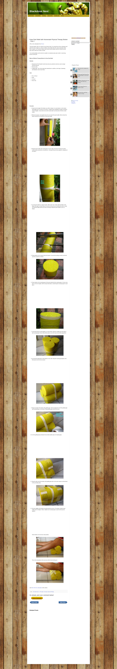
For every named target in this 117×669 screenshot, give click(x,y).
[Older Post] (63, 603)
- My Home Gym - (36, 591)
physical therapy (51, 591)
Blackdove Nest (39, 11)
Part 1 (42, 43)
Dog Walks (38, 15)
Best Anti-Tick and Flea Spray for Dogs (82, 93)
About (62, 15)
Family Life (56, 15)
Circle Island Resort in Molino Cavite (82, 87)
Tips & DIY (50, 15)
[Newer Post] (34, 603)
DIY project (42, 591)
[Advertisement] (58, 27)
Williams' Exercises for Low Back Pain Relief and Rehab (83, 81)
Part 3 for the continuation (37, 587)
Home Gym (31, 15)
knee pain (46, 591)
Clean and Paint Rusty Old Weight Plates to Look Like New (83, 75)
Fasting (44, 15)
